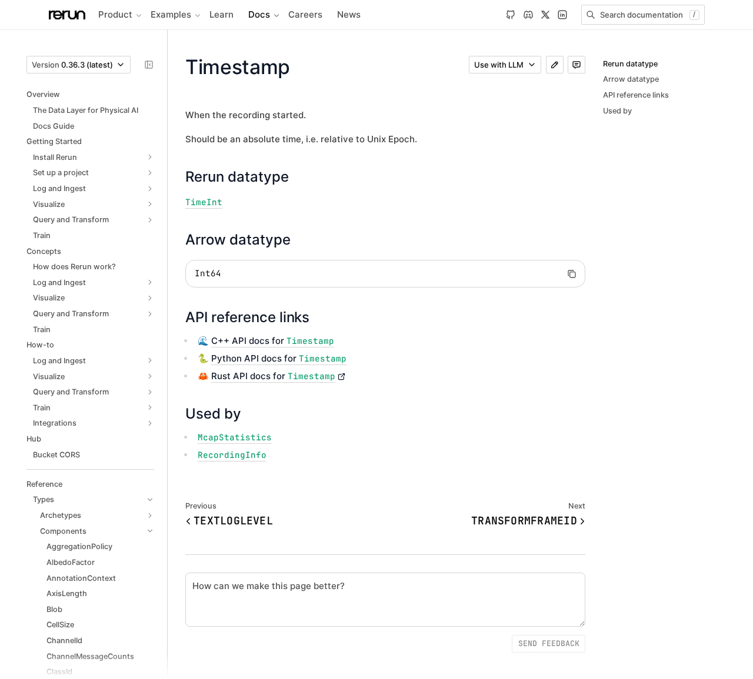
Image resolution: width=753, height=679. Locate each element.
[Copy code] (572, 274)
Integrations (54, 423)
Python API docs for (278, 358)
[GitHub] (510, 14)
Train (42, 235)
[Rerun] (67, 15)
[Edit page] (555, 64)
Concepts (43, 251)
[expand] (150, 157)
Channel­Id (64, 640)
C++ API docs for (272, 340)
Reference (44, 484)
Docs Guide (53, 126)
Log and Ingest (59, 188)
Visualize (49, 204)
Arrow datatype (631, 79)
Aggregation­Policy (79, 546)
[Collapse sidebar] (148, 64)
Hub (33, 438)
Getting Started (54, 141)
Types (43, 499)
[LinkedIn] (562, 14)
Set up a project (61, 172)
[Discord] (528, 14)
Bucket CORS (56, 454)
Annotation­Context (81, 578)
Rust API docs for (273, 376)
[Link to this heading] (298, 176)
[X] (545, 14)
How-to (40, 344)
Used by (617, 110)
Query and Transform (71, 219)
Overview (43, 94)
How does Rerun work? (74, 266)
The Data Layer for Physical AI (85, 110)
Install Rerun (55, 157)
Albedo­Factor (70, 562)
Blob (54, 609)
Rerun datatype (630, 63)
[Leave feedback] (576, 64)
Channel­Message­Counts (90, 656)
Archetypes (60, 515)
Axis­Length (66, 593)
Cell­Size (60, 624)
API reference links (636, 95)
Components (63, 531)
